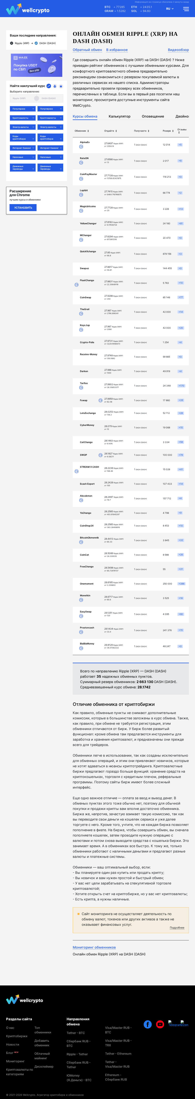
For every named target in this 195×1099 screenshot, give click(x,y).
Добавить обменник (41, 1043)
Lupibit (84, 190)
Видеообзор (178, 50)
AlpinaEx (85, 142)
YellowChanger (88, 223)
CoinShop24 (87, 525)
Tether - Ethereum (118, 1053)
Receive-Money (88, 354)
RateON (84, 158)
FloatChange (87, 280)
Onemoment (87, 583)
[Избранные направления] (61, 86)
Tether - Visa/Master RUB (117, 1064)
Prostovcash (87, 627)
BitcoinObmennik (89, 537)
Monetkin (85, 595)
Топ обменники (42, 1030)
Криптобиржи (16, 1036)
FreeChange (87, 566)
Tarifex (84, 383)
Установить (23, 207)
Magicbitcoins (88, 206)
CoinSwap (85, 297)
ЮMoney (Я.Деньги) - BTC (79, 1078)
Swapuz (84, 268)
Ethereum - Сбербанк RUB (116, 1077)
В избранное (117, 50)
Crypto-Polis (87, 342)
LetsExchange (88, 413)
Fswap (83, 400)
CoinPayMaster (88, 174)
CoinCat (84, 554)
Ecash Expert (87, 483)
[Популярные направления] (55, 86)
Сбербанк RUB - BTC (78, 1043)
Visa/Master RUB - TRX (118, 1043)
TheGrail (84, 309)
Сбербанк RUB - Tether (78, 1065)
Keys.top (85, 325)
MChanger (86, 235)
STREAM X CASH (89, 466)
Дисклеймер (44, 1066)
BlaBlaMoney (87, 643)
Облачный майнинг (42, 1056)
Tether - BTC (76, 1033)
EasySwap (86, 611)
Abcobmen (86, 495)
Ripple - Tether (77, 1054)
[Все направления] (48, 86)
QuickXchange (88, 251)
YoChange (85, 512)
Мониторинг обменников (94, 947)
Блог (12, 1053)
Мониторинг (15, 1061)
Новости (12, 1044)
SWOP (83, 454)
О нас (10, 1028)
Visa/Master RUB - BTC (118, 1030)
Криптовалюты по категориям (19, 1072)
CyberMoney (87, 425)
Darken (84, 371)
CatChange (86, 442)
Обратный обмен (87, 50)
